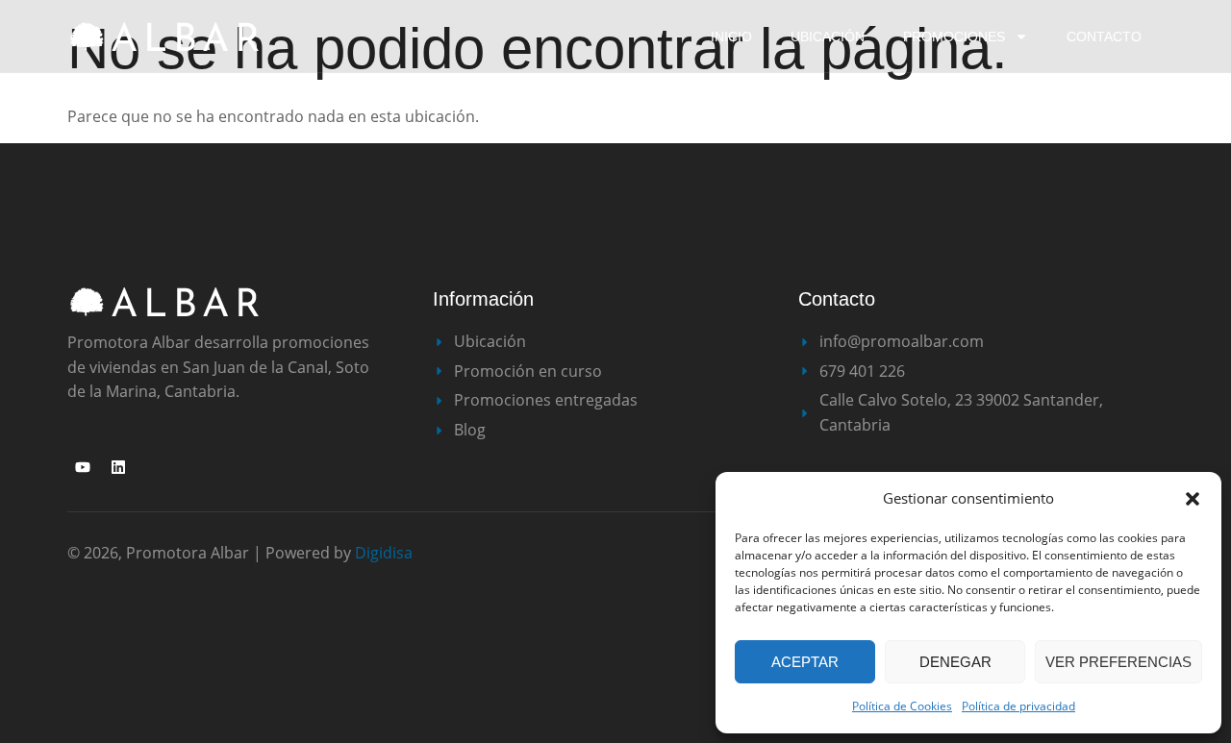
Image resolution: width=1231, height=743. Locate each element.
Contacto (1104, 36)
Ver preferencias (1118, 662)
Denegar (955, 662)
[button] (1192, 498)
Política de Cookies (902, 706)
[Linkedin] (118, 467)
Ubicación (828, 36)
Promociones (954, 36)
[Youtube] (82, 467)
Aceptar (805, 662)
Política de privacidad (1018, 706)
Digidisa (384, 552)
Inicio (731, 36)
